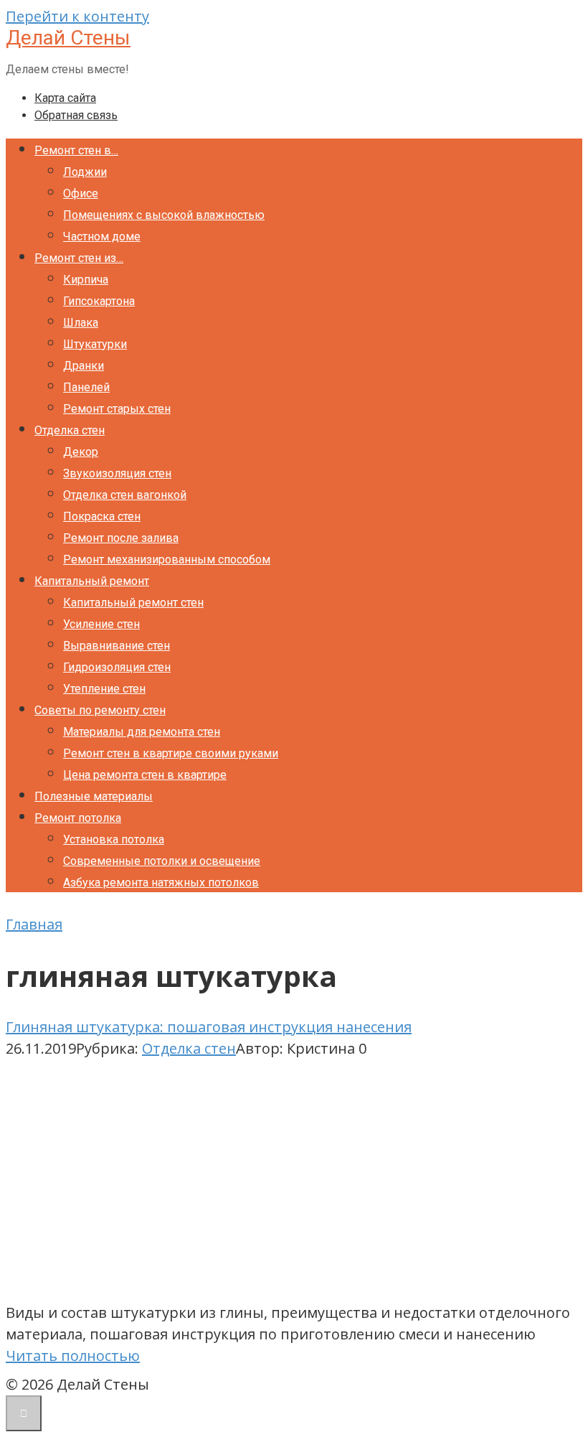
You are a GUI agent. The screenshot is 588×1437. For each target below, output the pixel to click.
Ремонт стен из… (78, 258)
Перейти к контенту (77, 16)
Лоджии (85, 172)
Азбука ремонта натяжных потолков (161, 882)
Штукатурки (95, 344)
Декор (80, 452)
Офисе (80, 193)
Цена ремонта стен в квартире (145, 775)
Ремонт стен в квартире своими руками (170, 753)
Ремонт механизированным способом (166, 559)
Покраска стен (102, 516)
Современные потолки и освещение (161, 861)
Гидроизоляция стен (117, 667)
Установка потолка (113, 839)
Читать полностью (73, 1355)
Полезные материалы (93, 796)
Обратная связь (76, 115)
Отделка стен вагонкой (124, 495)
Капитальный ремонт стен (133, 602)
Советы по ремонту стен (100, 710)
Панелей (86, 387)
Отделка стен (69, 430)
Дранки (83, 366)
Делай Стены (68, 38)
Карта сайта (65, 98)
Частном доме (102, 236)
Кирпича (85, 279)
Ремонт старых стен (117, 409)
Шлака (80, 322)
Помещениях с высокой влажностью (164, 215)
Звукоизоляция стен (117, 473)
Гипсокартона (99, 301)
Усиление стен (101, 624)
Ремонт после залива (121, 538)
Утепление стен (104, 689)
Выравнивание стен (116, 645)
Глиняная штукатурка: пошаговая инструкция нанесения (209, 1026)
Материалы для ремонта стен (141, 732)
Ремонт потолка (77, 818)
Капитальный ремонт (91, 581)
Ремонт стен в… (76, 150)
